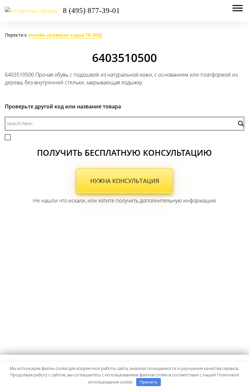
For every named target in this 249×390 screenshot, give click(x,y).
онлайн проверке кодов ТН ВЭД (65, 35)
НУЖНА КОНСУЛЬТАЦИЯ (124, 181)
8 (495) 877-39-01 (91, 10)
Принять (149, 382)
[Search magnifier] (240, 123)
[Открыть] (237, 8)
